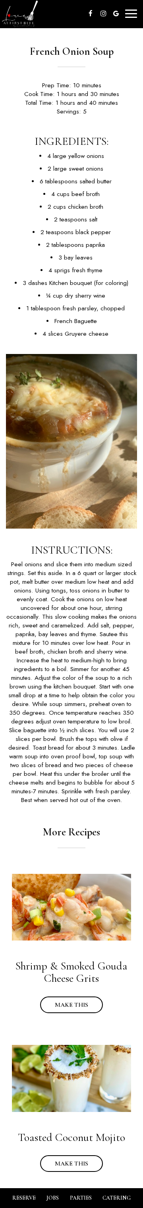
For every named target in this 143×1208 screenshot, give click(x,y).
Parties (81, 1198)
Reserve (24, 1198)
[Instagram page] (103, 13)
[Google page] (116, 13)
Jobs (52, 1198)
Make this (64, 1005)
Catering (116, 1198)
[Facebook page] (90, 13)
